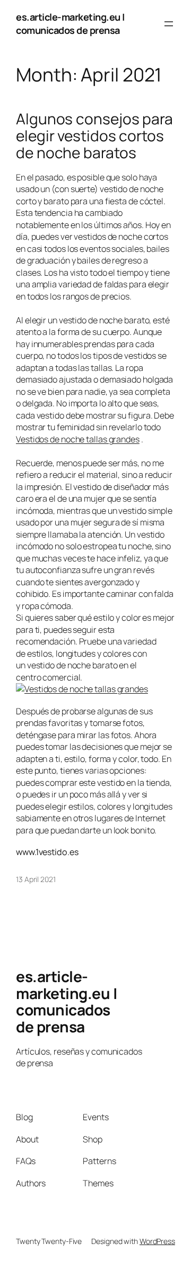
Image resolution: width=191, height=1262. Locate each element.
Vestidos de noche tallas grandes (78, 439)
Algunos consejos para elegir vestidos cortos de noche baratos (94, 136)
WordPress (157, 1241)
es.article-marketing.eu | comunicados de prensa (70, 24)
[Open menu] (168, 23)
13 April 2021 (36, 879)
